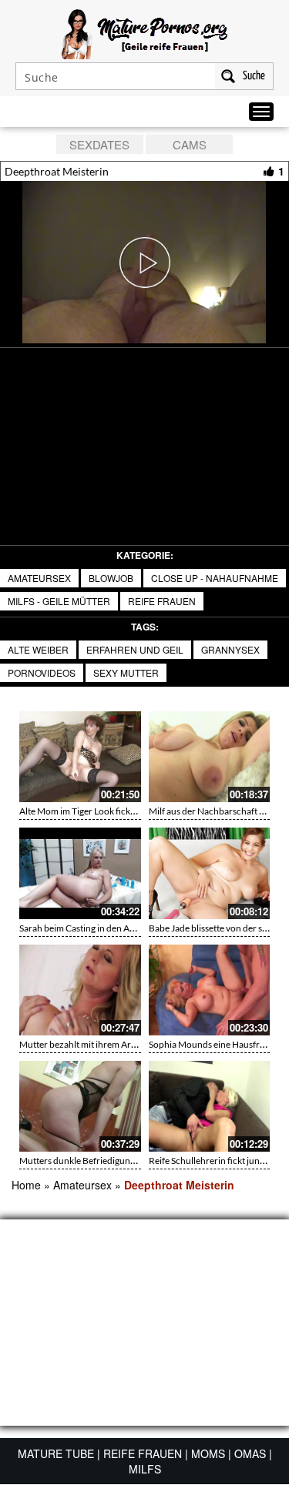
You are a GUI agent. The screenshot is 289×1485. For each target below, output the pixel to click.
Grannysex (230, 649)
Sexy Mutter (126, 672)
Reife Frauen (162, 600)
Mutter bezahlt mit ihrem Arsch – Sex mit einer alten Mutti (134, 1044)
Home (26, 1184)
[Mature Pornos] (144, 32)
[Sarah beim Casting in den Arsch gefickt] (80, 873)
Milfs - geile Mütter (59, 600)
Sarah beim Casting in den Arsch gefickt (97, 928)
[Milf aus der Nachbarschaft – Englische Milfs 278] (210, 756)
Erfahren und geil (134, 649)
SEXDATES (99, 144)
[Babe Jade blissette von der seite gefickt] (210, 873)
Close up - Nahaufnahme (214, 577)
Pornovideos (42, 672)
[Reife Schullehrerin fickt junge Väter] (210, 1106)
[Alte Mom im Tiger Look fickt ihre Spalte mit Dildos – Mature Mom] (80, 756)
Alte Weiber (38, 649)
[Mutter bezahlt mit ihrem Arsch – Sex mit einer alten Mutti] (80, 990)
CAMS (190, 144)
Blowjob (111, 577)
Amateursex (39, 577)
